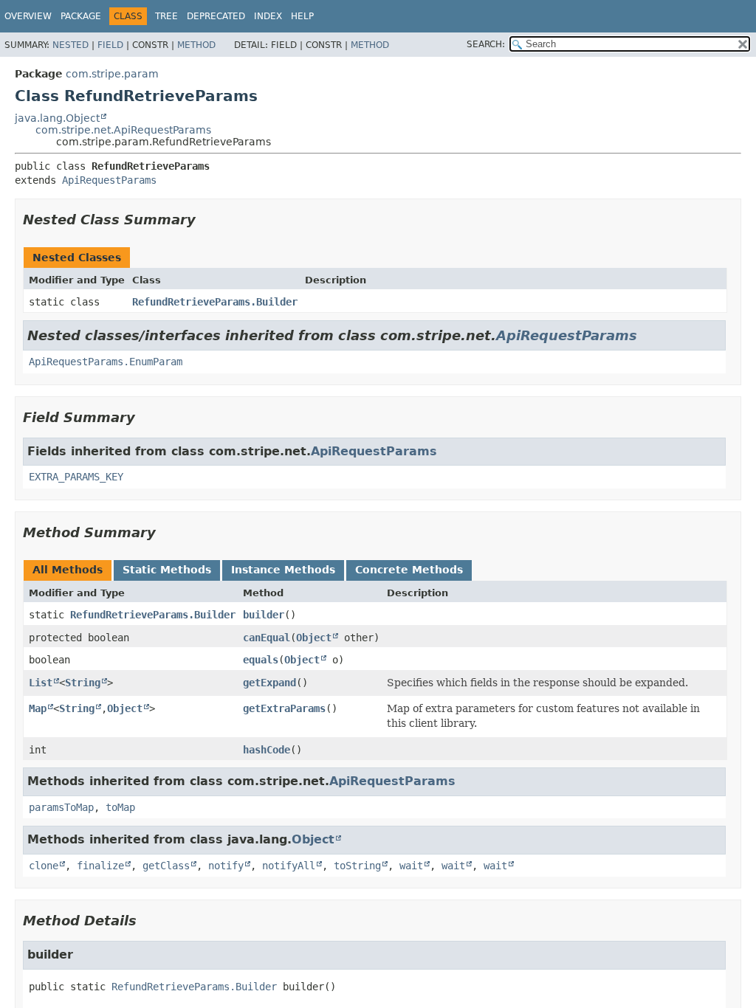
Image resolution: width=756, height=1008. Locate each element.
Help (302, 16)
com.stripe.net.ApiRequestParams (123, 130)
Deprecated (216, 16)
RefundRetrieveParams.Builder (215, 302)
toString (357, 865)
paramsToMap (61, 807)
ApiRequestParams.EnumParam (105, 361)
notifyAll (288, 865)
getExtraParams (284, 708)
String (82, 682)
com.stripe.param (112, 74)
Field (110, 45)
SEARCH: (486, 44)
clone (43, 865)
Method (196, 45)
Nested (70, 45)
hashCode (266, 750)
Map (38, 708)
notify (226, 865)
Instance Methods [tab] (283, 570)
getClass (166, 865)
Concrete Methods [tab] (409, 570)
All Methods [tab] (67, 570)
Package (81, 16)
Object (313, 637)
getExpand (269, 682)
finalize (100, 865)
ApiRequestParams (109, 180)
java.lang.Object (57, 118)
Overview (28, 16)
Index (268, 16)
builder (263, 615)
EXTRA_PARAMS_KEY (76, 477)
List (40, 682)
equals (260, 660)
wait (411, 865)
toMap (120, 807)
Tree (166, 16)
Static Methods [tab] (167, 570)
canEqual (266, 637)
